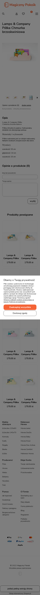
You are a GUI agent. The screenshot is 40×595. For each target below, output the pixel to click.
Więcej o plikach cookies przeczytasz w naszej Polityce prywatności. (19, 301)
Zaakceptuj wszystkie (20, 307)
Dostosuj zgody (20, 313)
